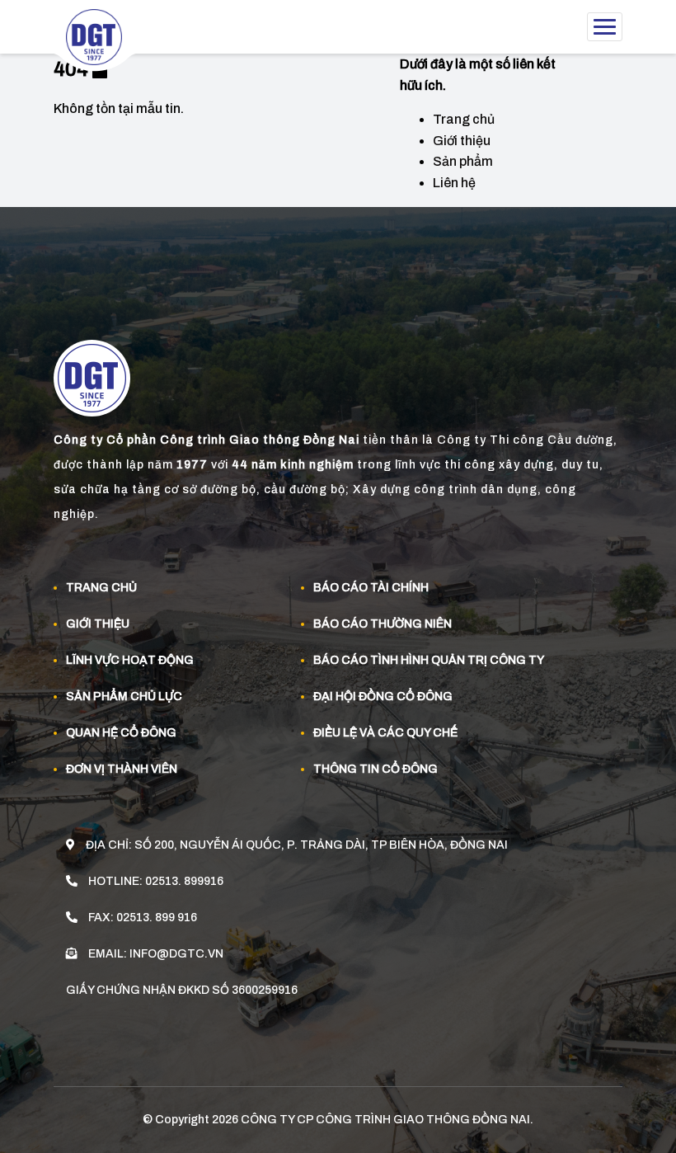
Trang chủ (464, 119)
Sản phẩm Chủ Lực (124, 696)
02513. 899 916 (156, 917)
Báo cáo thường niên (382, 624)
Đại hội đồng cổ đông (383, 696)
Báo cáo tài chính (371, 587)
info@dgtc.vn (176, 954)
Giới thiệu (462, 141)
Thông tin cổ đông (375, 769)
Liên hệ (454, 183)
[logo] (100, 41)
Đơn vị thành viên (121, 769)
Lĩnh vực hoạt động (130, 660)
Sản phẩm (463, 161)
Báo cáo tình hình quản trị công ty (428, 660)
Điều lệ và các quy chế (385, 733)
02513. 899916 (184, 881)
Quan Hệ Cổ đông (121, 733)
